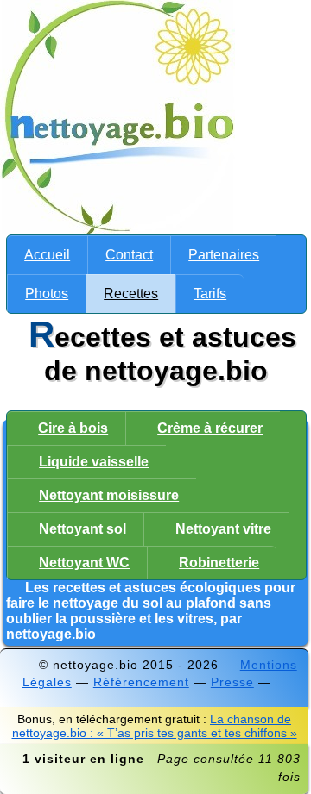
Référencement (141, 682)
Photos (46, 293)
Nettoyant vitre (223, 529)
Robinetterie (219, 562)
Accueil (47, 254)
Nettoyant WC (84, 562)
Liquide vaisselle (94, 461)
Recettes (131, 293)
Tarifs (210, 293)
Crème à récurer (210, 428)
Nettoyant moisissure (109, 495)
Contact (129, 254)
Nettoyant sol (82, 529)
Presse (232, 682)
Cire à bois (73, 428)
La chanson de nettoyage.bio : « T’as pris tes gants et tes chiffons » (154, 726)
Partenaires (223, 254)
